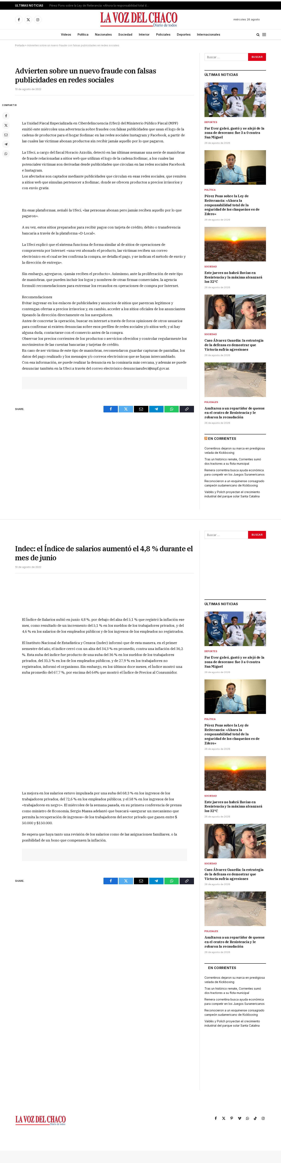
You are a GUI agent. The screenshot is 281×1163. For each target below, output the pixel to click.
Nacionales (103, 34)
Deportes (183, 34)
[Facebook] (6, 116)
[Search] (258, 34)
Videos (66, 34)
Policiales (163, 34)
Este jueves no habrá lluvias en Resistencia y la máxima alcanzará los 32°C (233, 277)
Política (83, 34)
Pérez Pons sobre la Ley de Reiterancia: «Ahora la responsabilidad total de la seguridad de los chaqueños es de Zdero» (100, 5)
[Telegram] (6, 144)
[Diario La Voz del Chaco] (139, 19)
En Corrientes (222, 438)
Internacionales (208, 34)
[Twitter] (6, 125)
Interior (144, 34)
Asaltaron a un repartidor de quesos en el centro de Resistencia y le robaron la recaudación (234, 412)
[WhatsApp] (6, 154)
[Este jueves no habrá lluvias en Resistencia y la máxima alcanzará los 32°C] (235, 244)
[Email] (6, 135)
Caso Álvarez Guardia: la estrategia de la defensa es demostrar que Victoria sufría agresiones (234, 345)
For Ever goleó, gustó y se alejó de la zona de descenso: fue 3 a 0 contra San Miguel (234, 132)
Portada (19, 45)
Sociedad (125, 34)
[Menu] (264, 34)
